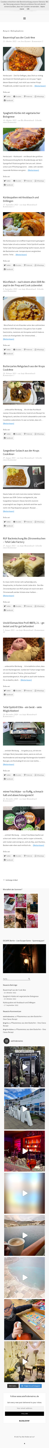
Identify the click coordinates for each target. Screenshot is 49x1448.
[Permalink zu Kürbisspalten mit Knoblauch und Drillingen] (24, 224)
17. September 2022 (10, 204)
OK (28, 9)
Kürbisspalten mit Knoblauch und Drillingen (19, 1002)
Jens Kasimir (26, 41)
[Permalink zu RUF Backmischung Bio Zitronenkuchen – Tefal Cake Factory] (24, 565)
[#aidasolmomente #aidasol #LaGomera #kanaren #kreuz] (24, 1235)
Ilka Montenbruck (27, 120)
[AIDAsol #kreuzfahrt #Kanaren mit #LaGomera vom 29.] (24, 1277)
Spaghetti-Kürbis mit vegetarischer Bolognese (21, 996)
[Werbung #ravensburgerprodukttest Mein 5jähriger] (24, 1319)
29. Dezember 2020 (10, 714)
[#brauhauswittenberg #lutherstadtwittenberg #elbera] (24, 1361)
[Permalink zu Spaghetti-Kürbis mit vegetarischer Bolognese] (24, 140)
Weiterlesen (40, 86)
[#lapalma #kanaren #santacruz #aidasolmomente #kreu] (24, 1109)
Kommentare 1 (8, 206)
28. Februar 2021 (9, 373)
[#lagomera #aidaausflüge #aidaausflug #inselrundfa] (24, 1193)
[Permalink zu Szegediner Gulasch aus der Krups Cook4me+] (24, 477)
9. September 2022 (10, 289)
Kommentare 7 (8, 800)
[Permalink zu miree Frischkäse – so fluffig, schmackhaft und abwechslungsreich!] (24, 818)
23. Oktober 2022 (9, 41)
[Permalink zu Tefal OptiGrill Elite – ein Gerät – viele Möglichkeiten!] (24, 734)
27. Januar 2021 (9, 458)
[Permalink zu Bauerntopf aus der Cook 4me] (24, 59)
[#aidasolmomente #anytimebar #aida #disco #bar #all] (24, 1151)
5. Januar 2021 (9, 630)
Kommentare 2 (37, 41)
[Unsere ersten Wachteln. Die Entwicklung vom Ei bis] (24, 1066)
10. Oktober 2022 (9, 120)
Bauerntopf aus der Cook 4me (19, 37)
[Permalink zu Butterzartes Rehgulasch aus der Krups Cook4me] (24, 393)
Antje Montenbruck (29, 204)
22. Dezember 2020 (10, 798)
